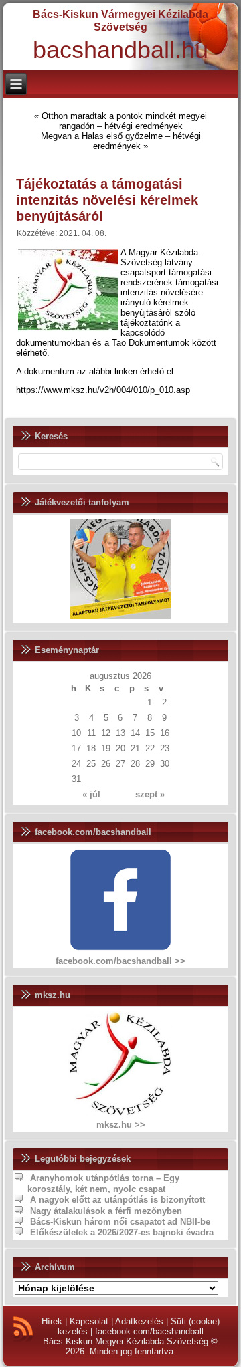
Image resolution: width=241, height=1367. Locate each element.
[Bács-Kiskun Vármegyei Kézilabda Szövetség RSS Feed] (23, 1329)
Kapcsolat (89, 1321)
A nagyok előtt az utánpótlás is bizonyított (117, 1200)
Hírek (52, 1321)
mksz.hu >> (120, 1125)
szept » (150, 794)
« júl (91, 794)
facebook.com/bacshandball (149, 1331)
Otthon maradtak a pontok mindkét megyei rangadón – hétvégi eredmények (124, 121)
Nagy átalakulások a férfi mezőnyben (106, 1211)
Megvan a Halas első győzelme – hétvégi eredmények (121, 141)
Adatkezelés (139, 1321)
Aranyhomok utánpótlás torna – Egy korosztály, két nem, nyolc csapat (103, 1183)
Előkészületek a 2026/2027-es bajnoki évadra (122, 1232)
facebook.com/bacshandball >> (120, 961)
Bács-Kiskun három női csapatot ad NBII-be (120, 1222)
